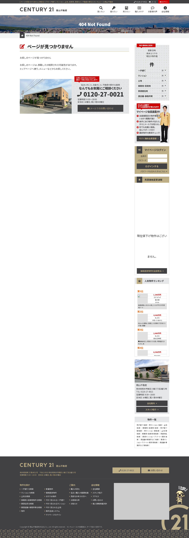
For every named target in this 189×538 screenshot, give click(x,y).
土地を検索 (25, 496)
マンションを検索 (27, 492)
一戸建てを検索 (27, 489)
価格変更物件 (51, 492)
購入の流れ (75, 489)
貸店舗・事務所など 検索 (150, 439)
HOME (22, 35)
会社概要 (96, 489)
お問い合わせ (157, 470)
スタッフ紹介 (151, 409)
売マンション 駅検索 (151, 431)
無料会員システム (53, 511)
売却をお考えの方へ (78, 496)
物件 (23, 511)
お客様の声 (152, 11)
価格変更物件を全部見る (150, 271)
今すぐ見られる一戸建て (55, 500)
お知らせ (74, 503)
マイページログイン (53, 514)
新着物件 (49, 489)
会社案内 (151, 403)
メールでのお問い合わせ (101, 108)
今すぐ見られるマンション (55, 503)
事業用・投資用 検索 (150, 428)
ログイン (165, 2)
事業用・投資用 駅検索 (150, 433)
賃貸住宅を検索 (27, 503)
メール (154, 2)
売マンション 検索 (155, 425)
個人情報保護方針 (100, 503)
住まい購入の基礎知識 (79, 492)
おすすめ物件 (51, 496)
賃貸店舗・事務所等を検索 (31, 507)
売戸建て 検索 (142, 425)
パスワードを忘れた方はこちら (152, 171)
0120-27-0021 (141, 2)
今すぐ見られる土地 (53, 507)
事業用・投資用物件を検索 (31, 500)
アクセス (96, 496)
